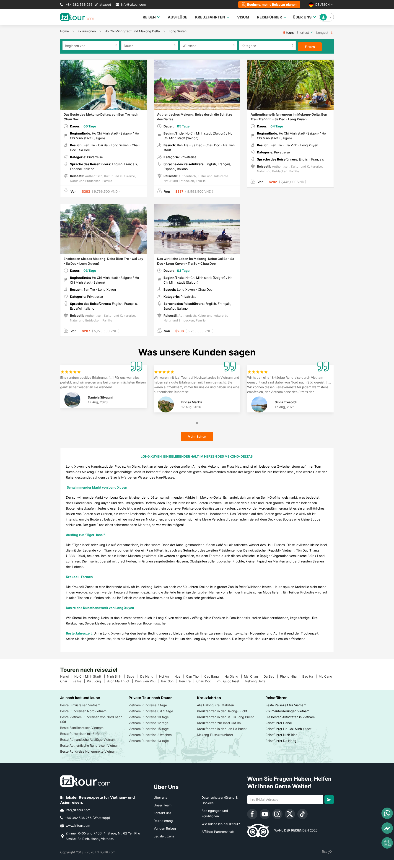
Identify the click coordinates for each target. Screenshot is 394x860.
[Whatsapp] (387, 813)
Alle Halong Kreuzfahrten (215, 705)
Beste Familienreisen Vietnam (82, 728)
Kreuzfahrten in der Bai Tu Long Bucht (225, 717)
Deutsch (322, 4)
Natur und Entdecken (85, 181)
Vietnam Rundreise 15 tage (149, 729)
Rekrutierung (163, 821)
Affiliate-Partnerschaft (218, 832)
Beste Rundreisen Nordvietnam (83, 711)
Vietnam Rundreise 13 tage (149, 741)
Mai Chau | (254, 676)
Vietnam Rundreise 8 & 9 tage (151, 711)
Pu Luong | (97, 681)
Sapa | (133, 676)
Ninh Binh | (117, 676)
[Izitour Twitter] (290, 814)
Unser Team (162, 805)
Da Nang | (149, 676)
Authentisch (93, 176)
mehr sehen (197, 436)
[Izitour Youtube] (265, 814)
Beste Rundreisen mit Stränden (83, 734)
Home (64, 31)
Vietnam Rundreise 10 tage (149, 717)
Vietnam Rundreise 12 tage (148, 723)
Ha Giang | (234, 676)
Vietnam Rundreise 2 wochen (150, 735)
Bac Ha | (310, 676)
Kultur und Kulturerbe (119, 176)
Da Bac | (272, 676)
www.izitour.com (77, 825)
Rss (325, 851)
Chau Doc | (206, 681)
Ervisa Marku (191, 402)
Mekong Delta (257, 681)
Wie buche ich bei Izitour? (221, 824)
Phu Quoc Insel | (231, 681)
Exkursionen (87, 31)
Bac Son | (170, 681)
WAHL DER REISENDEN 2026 (293, 830)
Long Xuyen (178, 31)
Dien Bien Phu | (148, 681)
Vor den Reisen (165, 828)
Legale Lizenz (164, 836)
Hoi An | (166, 676)
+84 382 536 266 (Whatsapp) (88, 4)
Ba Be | (80, 681)
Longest (322, 32)
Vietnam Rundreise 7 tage (148, 705)
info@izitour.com (133, 4)
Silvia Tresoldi (286, 402)
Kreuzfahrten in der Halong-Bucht (222, 711)
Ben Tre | (187, 681)
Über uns (160, 797)
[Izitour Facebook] (252, 814)
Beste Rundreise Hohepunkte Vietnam (88, 751)
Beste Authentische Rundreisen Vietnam (89, 745)
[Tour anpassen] (387, 843)
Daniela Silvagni (100, 397)
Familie (106, 181)
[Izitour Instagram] (277, 814)
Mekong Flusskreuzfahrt (215, 735)
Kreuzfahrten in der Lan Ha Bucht (222, 729)
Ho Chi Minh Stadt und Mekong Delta (132, 31)
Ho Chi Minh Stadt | (90, 676)
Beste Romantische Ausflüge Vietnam (88, 739)
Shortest (303, 32)
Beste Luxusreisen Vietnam (80, 705)
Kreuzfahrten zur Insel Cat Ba (219, 723)
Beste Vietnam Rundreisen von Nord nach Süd (91, 719)
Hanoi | (67, 676)
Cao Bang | (214, 676)
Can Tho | (195, 676)
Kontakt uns (162, 813)
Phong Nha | (291, 676)
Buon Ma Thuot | (121, 681)
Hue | (180, 676)
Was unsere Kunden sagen (197, 352)
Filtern (310, 47)
